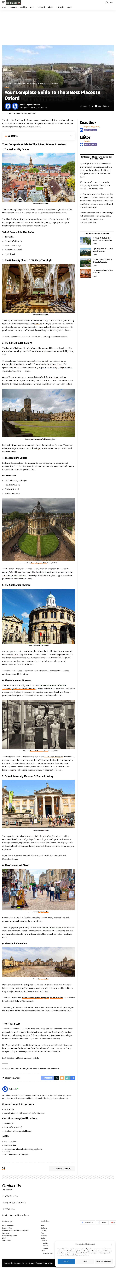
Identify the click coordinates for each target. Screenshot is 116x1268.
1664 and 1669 (16, 654)
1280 (37, 324)
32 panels (61, 654)
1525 (46, 351)
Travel (7, 87)
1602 (37, 572)
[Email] (96, 106)
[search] (107, 2)
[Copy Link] (67, 1078)
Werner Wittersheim (36, 751)
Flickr (45, 439)
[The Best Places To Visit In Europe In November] (85, 262)
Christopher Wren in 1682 (13, 364)
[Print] (99, 106)
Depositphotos (43, 203)
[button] (111, 1244)
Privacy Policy (34, 1263)
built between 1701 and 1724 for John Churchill (42, 998)
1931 (14, 770)
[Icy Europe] (13, 2)
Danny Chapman (36, 563)
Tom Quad (53, 377)
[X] (102, 1222)
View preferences (103, 1261)
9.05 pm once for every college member (54, 367)
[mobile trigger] (4, 2)
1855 (49, 836)
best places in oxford (18, 1069)
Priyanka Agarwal (26, 105)
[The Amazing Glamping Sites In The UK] (85, 273)
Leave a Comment (63, 1169)
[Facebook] (87, 1222)
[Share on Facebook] (89, 106)
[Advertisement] (58, 27)
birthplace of (30, 985)
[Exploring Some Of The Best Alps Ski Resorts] (85, 252)
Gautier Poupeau (36, 439)
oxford (29, 1069)
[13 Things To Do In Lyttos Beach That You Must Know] (85, 241)
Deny (85, 1261)
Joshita (37, 105)
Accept (66, 1261)
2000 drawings (33, 448)
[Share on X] (92, 106)
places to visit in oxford (41, 1069)
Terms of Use (47, 1263)
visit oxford (55, 1069)
